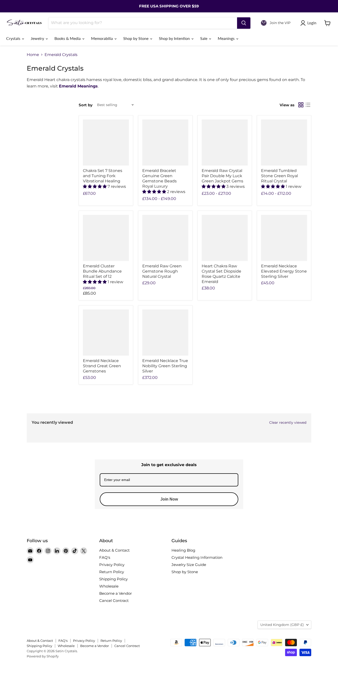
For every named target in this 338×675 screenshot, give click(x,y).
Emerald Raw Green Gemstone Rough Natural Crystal (162, 271)
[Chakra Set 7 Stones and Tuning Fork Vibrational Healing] (106, 142)
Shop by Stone (136, 38)
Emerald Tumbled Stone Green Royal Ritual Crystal (279, 175)
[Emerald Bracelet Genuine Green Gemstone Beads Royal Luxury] (165, 142)
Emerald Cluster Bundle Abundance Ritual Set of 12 (102, 271)
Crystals (13, 38)
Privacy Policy (111, 564)
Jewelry (38, 38)
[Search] (243, 23)
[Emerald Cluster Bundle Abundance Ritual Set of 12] (106, 238)
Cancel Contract (114, 600)
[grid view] (300, 104)
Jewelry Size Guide (188, 564)
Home (33, 55)
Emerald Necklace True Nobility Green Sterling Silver (165, 365)
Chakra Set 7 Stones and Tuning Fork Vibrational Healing (102, 175)
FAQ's (104, 557)
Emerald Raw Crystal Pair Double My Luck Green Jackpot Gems (222, 175)
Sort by (86, 105)
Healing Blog (183, 550)
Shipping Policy (113, 579)
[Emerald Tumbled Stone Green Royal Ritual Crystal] (284, 142)
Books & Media (68, 38)
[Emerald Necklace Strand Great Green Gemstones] (106, 332)
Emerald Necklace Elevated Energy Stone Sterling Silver (284, 271)
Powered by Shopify (43, 656)
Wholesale (109, 586)
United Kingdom (282, 624)
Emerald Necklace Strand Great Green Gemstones (102, 365)
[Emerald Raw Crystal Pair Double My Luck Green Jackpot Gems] (225, 142)
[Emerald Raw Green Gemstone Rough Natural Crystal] (165, 238)
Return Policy (111, 571)
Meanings (227, 38)
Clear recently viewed (287, 422)
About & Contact (114, 550)
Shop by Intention (175, 38)
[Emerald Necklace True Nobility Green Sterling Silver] (165, 332)
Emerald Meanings (78, 86)
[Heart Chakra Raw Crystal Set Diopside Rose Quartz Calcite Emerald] (225, 238)
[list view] (307, 104)
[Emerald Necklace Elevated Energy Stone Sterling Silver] (284, 238)
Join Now (169, 499)
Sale (204, 38)
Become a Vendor (115, 593)
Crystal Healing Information (196, 557)
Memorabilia (102, 38)
